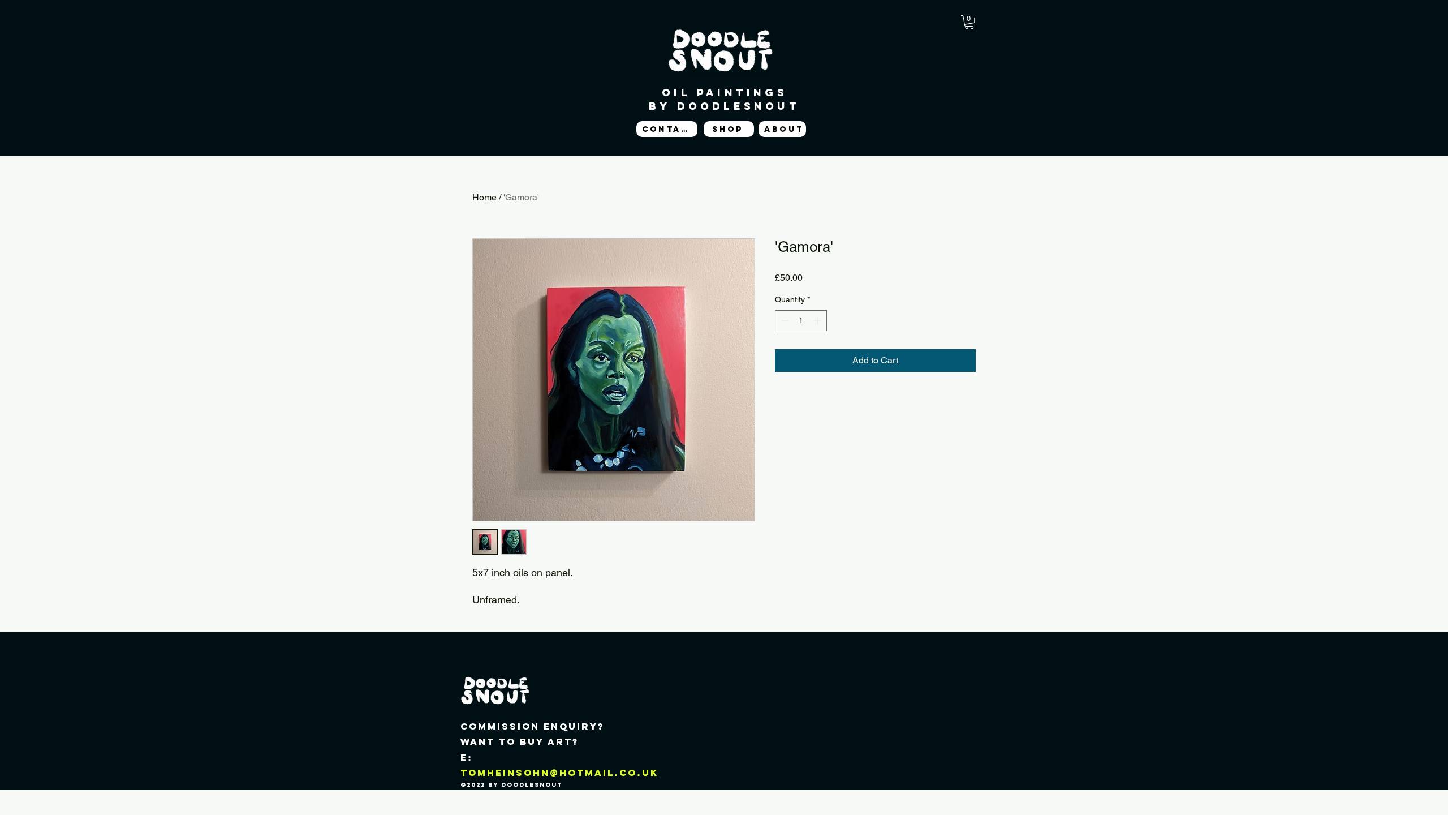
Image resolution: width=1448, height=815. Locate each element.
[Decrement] (784, 321)
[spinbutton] (801, 321)
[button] (969, 22)
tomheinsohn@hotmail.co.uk (559, 772)
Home (484, 197)
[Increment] (818, 321)
